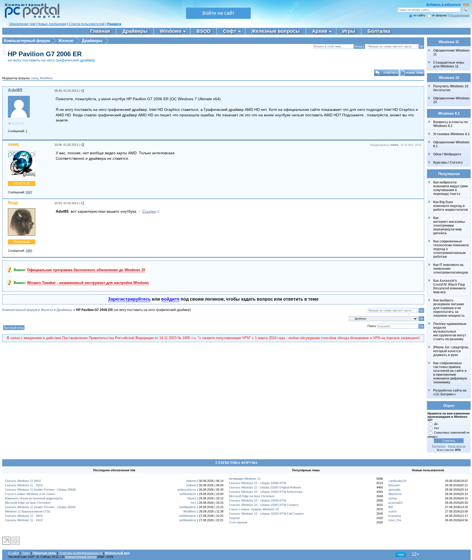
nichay (392, 498)
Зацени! (234, 518)
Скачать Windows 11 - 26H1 (24, 515)
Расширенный (459, 15)
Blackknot (395, 494)
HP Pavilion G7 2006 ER (45, 54)
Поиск (26, 553)
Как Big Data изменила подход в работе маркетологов (450, 206)
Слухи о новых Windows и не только (30, 494)
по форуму (440, 15)
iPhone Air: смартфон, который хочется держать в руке (451, 351)
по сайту (419, 15)
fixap (13, 202)
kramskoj (394, 515)
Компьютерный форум (27, 40)
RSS (466, 4)
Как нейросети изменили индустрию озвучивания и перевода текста (451, 188)
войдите (170, 299)
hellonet (191, 480)
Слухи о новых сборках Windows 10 (254, 509)
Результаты (438, 446)
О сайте (13, 553)
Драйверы (92, 40)
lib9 (390, 507)
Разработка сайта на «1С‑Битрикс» (450, 392)
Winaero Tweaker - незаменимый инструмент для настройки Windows (88, 283)
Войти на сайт (218, 13)
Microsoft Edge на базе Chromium (28, 502)
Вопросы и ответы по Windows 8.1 (450, 124)
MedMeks (46, 78)
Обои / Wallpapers (447, 154)
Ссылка (149, 211)
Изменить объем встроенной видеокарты (34, 498)
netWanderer (187, 494)
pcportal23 (395, 502)
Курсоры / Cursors (448, 162)
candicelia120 (397, 480)
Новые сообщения (51, 24)
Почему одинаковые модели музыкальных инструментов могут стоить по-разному (450, 331)
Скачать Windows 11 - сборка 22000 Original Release (265, 487)
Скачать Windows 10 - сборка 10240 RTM (257, 500)
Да (436, 423)
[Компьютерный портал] (31, 17)
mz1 (193, 502)
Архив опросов (456, 446)
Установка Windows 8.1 (451, 134)
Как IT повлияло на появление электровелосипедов (450, 268)
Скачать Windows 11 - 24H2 (24, 520)
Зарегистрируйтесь (129, 299)
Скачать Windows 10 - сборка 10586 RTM (257, 483)
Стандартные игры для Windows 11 (448, 64)
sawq (34, 78)
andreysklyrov (186, 489)
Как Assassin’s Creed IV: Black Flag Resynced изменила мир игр (450, 286)
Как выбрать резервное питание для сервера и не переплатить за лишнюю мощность (449, 308)
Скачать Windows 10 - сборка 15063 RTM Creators (264, 504)
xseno (392, 511)
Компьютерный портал (80, 556)
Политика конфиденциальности (80, 553)
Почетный (22, 183)
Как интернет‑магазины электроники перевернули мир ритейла (449, 225)
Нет (436, 428)
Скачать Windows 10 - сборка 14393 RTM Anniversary (266, 491)
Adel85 (15, 90)
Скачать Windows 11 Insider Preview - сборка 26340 (40, 507)
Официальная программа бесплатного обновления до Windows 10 (86, 270)
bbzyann (394, 485)
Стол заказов (238, 522)
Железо (65, 40)
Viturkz (191, 498)
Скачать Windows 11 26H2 (23, 480)
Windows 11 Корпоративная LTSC (28, 511)
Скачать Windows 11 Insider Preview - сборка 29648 (40, 489)
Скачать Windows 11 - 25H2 (24, 485)
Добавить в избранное (443, 4)
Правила (114, 24)
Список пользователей (87, 24)
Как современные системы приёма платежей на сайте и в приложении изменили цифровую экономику (450, 372)
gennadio (394, 489)
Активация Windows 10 (244, 478)
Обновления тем (22, 24)
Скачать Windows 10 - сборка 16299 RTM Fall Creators (266, 513)
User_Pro (394, 520)
